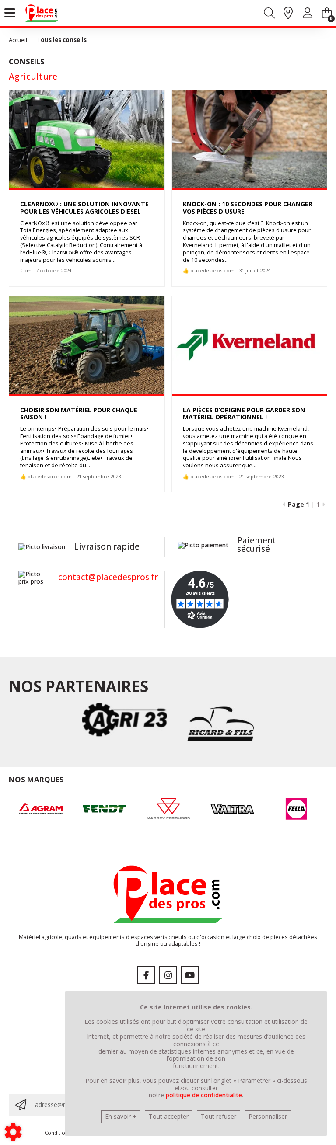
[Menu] (9, 13)
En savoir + (120, 1116)
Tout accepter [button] (169, 1116)
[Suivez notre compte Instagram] (168, 975)
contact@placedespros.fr (108, 577)
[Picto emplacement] (288, 13)
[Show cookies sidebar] (13, 1132)
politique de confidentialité (204, 1095)
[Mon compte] (307, 14)
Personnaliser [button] (267, 1116)
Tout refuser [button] (218, 1116)
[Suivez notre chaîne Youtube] (190, 975)
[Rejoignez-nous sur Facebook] (146, 975)
